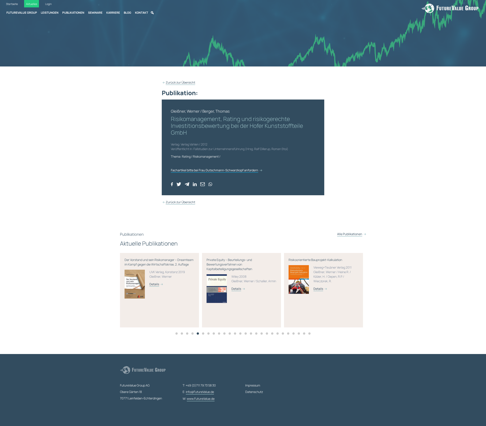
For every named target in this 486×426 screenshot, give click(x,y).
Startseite (12, 4)
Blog (127, 13)
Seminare (95, 13)
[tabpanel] (161, 290)
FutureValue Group (21, 13)
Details (154, 289)
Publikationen (73, 13)
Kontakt (141, 13)
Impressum (252, 385)
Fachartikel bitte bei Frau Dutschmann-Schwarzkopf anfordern (214, 170)
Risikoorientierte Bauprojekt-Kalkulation (238, 274)
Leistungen (49, 13)
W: (199, 399)
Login (48, 4)
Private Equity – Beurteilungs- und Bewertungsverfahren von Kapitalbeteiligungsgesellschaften (159, 274)
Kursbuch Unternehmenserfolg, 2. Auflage (321, 272)
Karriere (113, 13)
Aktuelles (31, 4)
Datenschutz (254, 392)
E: (198, 392)
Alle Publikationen (349, 234)
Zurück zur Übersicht (180, 82)
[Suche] (152, 13)
